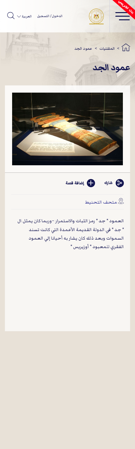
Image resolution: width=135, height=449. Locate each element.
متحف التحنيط (101, 202)
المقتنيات (107, 48)
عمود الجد (83, 48)
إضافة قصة (75, 183)
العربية (26, 16)
